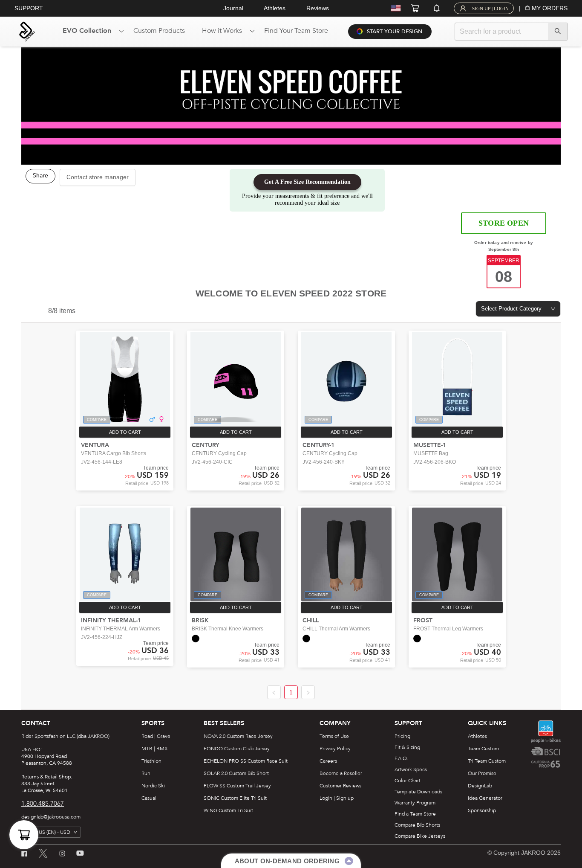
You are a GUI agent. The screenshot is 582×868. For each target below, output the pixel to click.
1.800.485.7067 (42, 803)
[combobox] (518, 309)
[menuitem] (89, 32)
